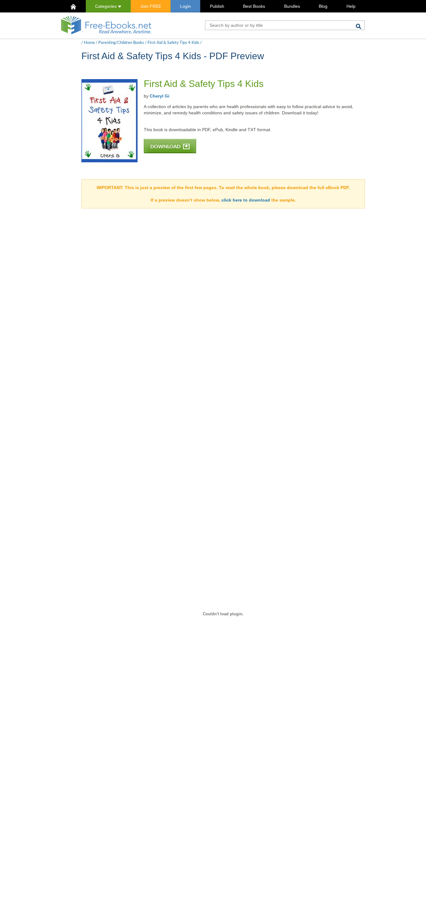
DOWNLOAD (166, 146)
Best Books (254, 6)
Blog (323, 6)
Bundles (292, 6)
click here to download (245, 200)
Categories (106, 6)
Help (351, 6)
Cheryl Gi (159, 95)
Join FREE (150, 6)
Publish (217, 6)
